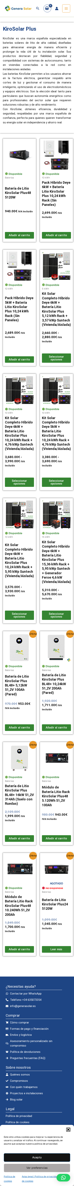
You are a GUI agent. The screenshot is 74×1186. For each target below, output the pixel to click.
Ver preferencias (37, 1168)
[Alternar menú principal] (66, 8)
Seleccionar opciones (56, 358)
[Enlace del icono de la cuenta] (56, 8)
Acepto (37, 1157)
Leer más (56, 949)
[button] (68, 1130)
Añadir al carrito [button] (19, 235)
